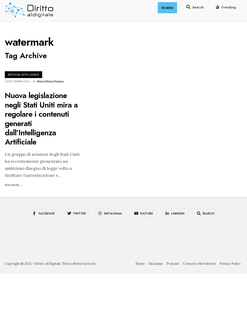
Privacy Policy (230, 264)
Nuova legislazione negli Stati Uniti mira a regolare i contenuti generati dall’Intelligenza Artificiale (41, 119)
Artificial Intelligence (23, 74)
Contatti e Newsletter (199, 264)
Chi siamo (155, 264)
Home (140, 264)
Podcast (173, 264)
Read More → (13, 185)
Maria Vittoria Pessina (50, 81)
